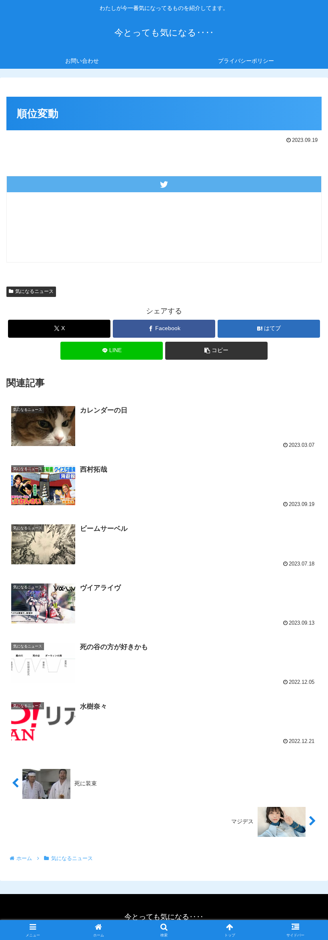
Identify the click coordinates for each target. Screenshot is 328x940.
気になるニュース (34, 291)
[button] (216, 351)
